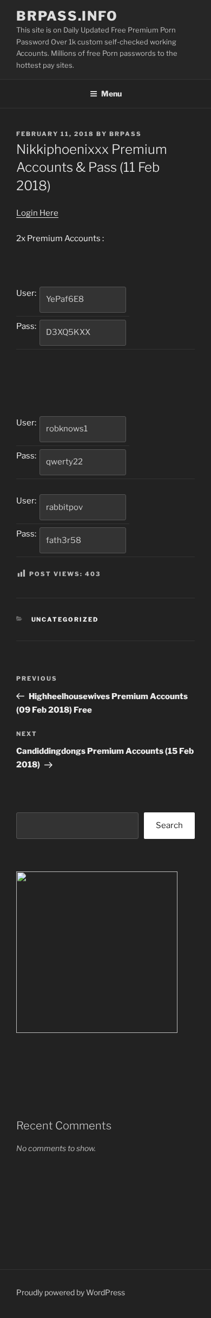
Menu (111, 93)
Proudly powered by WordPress (70, 1292)
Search (169, 825)
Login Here (37, 213)
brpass (125, 134)
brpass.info (67, 16)
